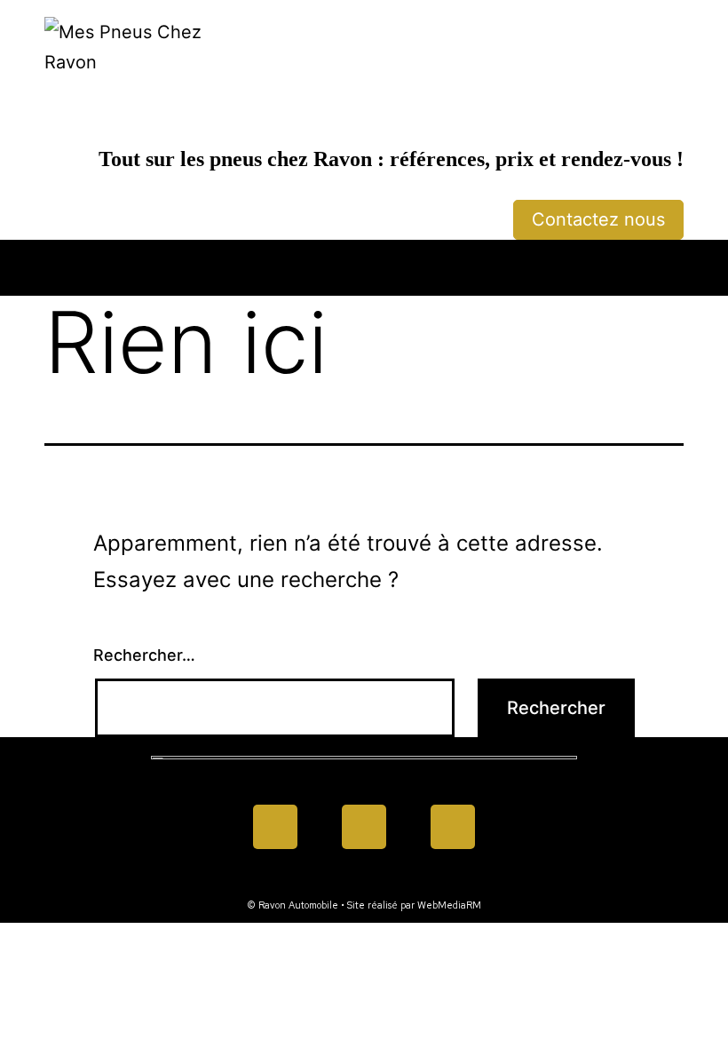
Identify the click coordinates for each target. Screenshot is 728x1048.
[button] (364, 263)
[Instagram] (453, 827)
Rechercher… (144, 655)
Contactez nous (598, 219)
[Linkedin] (364, 827)
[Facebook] (275, 827)
